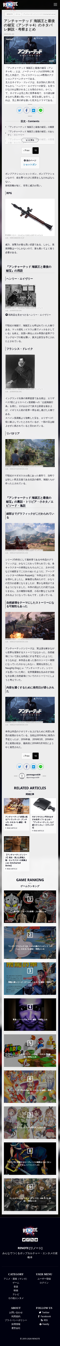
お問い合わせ (16, 1312)
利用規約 (15, 1316)
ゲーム (16, 1282)
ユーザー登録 (44, 1278)
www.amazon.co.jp (17, 238)
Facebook (45, 1316)
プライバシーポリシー (16, 1320)
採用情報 (15, 1324)
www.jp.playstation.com (19, 469)
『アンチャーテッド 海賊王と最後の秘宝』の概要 (31, 126)
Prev (27, 150)
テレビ (16, 1294)
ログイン (44, 1282)
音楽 (16, 1286)
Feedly (45, 1324)
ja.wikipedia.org (16, 311)
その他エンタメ (16, 1298)
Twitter (45, 1312)
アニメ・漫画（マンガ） (16, 1278)
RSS (45, 1320)
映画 (16, 1290)
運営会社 (15, 1328)
